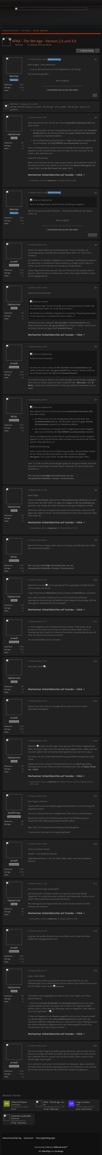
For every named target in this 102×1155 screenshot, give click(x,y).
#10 (95, 580)
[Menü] (98, 3)
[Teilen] (97, 51)
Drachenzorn (15, 1105)
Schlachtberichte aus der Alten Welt (62, 90)
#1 (96, 59)
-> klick (78, 174)
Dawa (78, 1105)
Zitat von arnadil (40, 301)
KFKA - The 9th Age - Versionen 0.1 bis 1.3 (61, 1102)
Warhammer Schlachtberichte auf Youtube (51, 174)
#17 (95, 883)
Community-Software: (51, 1147)
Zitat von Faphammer (42, 200)
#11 (95, 621)
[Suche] (91, 3)
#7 (96, 399)
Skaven (13, 1109)
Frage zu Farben (83, 1102)
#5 (96, 287)
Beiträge (7, 87)
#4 (96, 245)
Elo (45, 1105)
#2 (96, 117)
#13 (95, 701)
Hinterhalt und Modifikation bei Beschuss (29, 1116)
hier (48, 475)
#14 (95, 741)
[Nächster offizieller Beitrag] (95, 95)
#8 (96, 490)
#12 (95, 661)
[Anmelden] (44, 3)
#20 (95, 1045)
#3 (96, 192)
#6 (96, 346)
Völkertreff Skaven (19, 1102)
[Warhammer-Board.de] (51, 16)
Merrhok (19, 45)
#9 (96, 540)
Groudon (82, 382)
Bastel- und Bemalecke (84, 1109)
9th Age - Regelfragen (51, 1109)
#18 (95, 931)
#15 (95, 796)
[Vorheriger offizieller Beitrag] (90, 235)
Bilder (6, 90)
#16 (95, 844)
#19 (95, 970)
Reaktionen (8, 85)
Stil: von (51, 1151)
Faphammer (52, 180)
